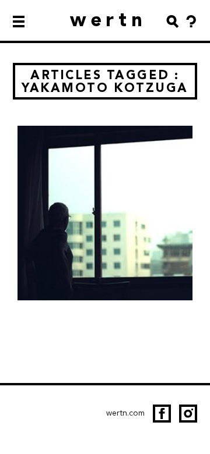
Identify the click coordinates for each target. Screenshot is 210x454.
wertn (109, 19)
